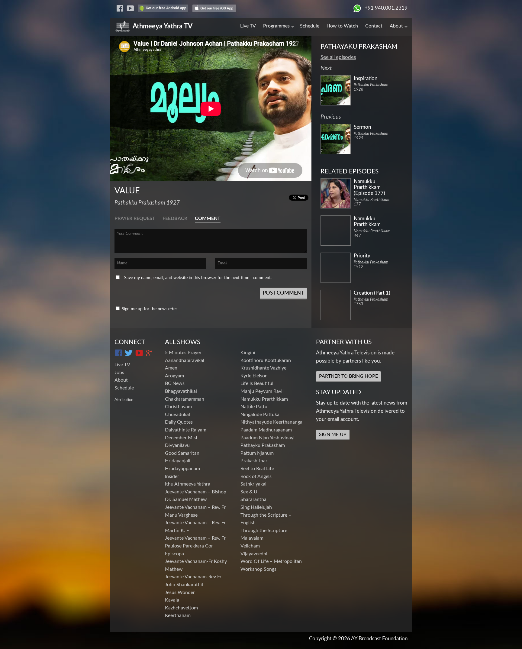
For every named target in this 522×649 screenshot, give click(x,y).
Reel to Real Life (257, 468)
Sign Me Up (332, 434)
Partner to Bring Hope (348, 376)
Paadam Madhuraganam (266, 430)
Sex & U (248, 491)
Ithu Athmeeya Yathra (187, 484)
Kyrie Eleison (254, 375)
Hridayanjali (177, 460)
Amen (171, 368)
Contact (373, 26)
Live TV (248, 26)
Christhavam (178, 406)
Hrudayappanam (182, 468)
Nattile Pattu (253, 406)
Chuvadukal (177, 414)
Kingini (247, 352)
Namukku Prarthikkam (264, 399)
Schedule (309, 26)
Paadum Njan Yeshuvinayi (267, 437)
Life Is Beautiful (256, 383)
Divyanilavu (177, 445)
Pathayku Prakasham (262, 445)
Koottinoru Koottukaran (265, 360)
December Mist (181, 437)
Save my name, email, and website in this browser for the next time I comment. (198, 278)
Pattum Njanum (257, 453)
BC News (175, 383)
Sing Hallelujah (256, 507)
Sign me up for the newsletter (149, 309)
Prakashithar (253, 460)
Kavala (172, 600)
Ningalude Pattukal (260, 414)
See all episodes (338, 57)
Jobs (119, 372)
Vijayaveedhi (253, 553)
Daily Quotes (179, 422)
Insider (172, 476)
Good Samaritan (182, 453)
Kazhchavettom (181, 607)
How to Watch (342, 26)
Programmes (276, 26)
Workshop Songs (258, 569)
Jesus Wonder (180, 592)
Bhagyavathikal (181, 391)
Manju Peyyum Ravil (262, 391)
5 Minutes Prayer (183, 352)
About (396, 26)
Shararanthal (254, 499)
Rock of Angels (256, 476)
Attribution (123, 400)
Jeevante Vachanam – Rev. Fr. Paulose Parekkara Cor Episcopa (196, 546)
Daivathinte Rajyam (185, 430)
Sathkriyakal (253, 484)
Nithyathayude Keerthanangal (272, 422)
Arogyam (174, 375)
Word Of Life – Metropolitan (271, 561)
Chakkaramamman (184, 399)
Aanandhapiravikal (184, 360)
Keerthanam (178, 615)
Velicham (250, 546)
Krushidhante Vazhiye (263, 368)
